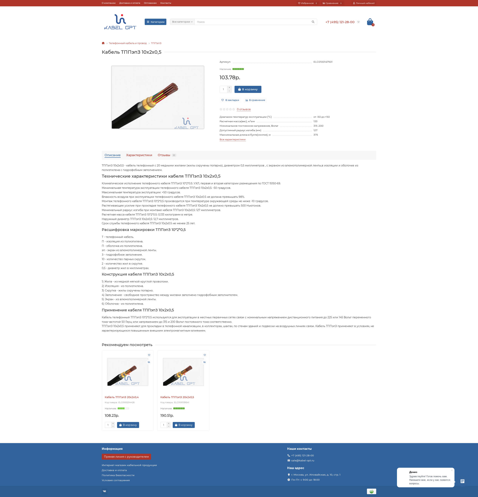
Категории (157, 21)
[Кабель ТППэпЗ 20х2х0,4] (128, 372)
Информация (112, 449)
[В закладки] (149, 355)
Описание (113, 155)
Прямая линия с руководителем (126, 456)
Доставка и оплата (129, 3)
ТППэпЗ (156, 43)
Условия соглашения (116, 480)
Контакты (165, 3)
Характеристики (139, 155)
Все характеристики (233, 139)
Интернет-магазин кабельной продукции (129, 465)
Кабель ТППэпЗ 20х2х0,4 (122, 397)
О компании (109, 3)
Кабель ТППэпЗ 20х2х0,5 (177, 397)
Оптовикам (150, 3)
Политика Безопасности (118, 475)
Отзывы (166, 155)
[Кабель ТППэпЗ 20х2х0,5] (183, 372)
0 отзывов (244, 109)
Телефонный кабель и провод (128, 43)
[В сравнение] (149, 362)
